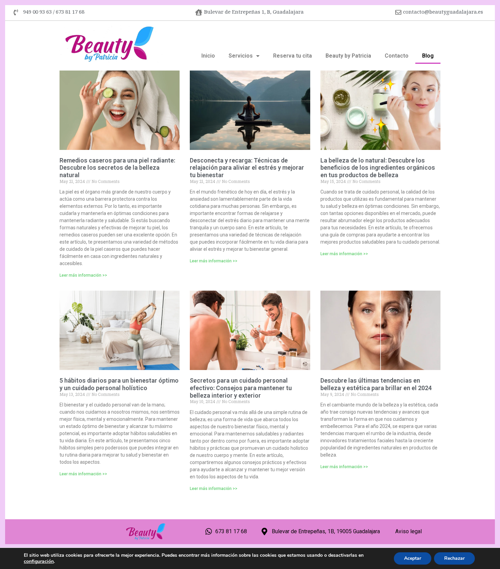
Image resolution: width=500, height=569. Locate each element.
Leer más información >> (83, 275)
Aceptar (412, 558)
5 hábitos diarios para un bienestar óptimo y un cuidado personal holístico (119, 384)
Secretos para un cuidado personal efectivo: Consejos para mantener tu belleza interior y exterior (241, 388)
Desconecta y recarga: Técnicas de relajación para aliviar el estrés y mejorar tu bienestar (247, 168)
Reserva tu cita (292, 55)
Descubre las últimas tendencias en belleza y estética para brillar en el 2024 (376, 384)
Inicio (208, 55)
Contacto (397, 55)
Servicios (241, 55)
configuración (39, 561)
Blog (428, 55)
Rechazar (454, 558)
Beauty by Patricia (348, 55)
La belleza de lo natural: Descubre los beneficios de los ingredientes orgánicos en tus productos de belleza (377, 168)
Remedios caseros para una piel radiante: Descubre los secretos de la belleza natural (117, 168)
